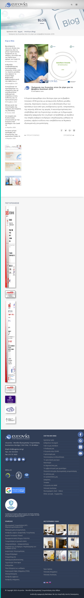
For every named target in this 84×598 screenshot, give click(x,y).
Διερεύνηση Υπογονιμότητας (14, 551)
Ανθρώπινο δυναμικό (51, 443)
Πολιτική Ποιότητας (50, 575)
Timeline (46, 482)
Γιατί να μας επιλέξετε (51, 446)
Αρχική (20, 32)
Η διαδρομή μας (49, 448)
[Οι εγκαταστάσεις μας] (13, 180)
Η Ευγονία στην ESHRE (51, 451)
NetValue (48, 594)
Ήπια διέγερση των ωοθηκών (15, 568)
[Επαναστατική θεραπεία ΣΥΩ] (13, 156)
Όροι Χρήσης (48, 569)
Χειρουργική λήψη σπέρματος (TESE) (17, 571)
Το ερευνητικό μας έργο (52, 460)
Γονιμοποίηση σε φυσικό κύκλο (16, 541)
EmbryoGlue (9, 565)
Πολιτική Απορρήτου (50, 572)
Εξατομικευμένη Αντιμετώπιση (15, 530)
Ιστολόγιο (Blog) (29, 32)
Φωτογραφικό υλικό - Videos (53, 491)
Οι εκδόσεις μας (49, 474)
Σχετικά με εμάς (49, 440)
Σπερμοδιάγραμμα (11, 554)
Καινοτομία (47, 463)
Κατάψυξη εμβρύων (11, 577)
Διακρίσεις (47, 480)
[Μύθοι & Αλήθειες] (13, 147)
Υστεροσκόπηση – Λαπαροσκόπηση (17, 544)
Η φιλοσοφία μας (49, 454)
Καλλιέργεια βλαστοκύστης (14, 560)
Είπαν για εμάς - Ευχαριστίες (53, 494)
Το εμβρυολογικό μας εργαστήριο (55, 468)
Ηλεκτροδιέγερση (11, 574)
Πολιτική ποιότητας (50, 488)
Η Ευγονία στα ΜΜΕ (50, 485)
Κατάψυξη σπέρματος (12, 579)
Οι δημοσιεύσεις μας (50, 465)
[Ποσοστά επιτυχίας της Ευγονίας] (13, 166)
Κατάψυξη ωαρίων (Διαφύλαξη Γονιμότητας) (20, 533)
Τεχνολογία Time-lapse (13, 562)
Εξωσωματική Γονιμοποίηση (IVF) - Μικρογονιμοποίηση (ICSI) (16, 526)
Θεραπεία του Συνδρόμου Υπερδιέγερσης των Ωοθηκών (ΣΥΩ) (20, 547)
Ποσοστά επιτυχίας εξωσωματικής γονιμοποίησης (60, 471)
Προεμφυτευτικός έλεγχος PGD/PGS (17, 538)
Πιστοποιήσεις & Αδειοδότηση (54, 457)
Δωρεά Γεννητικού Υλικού (14, 535)
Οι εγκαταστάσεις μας (51, 477)
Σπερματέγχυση (10, 557)
